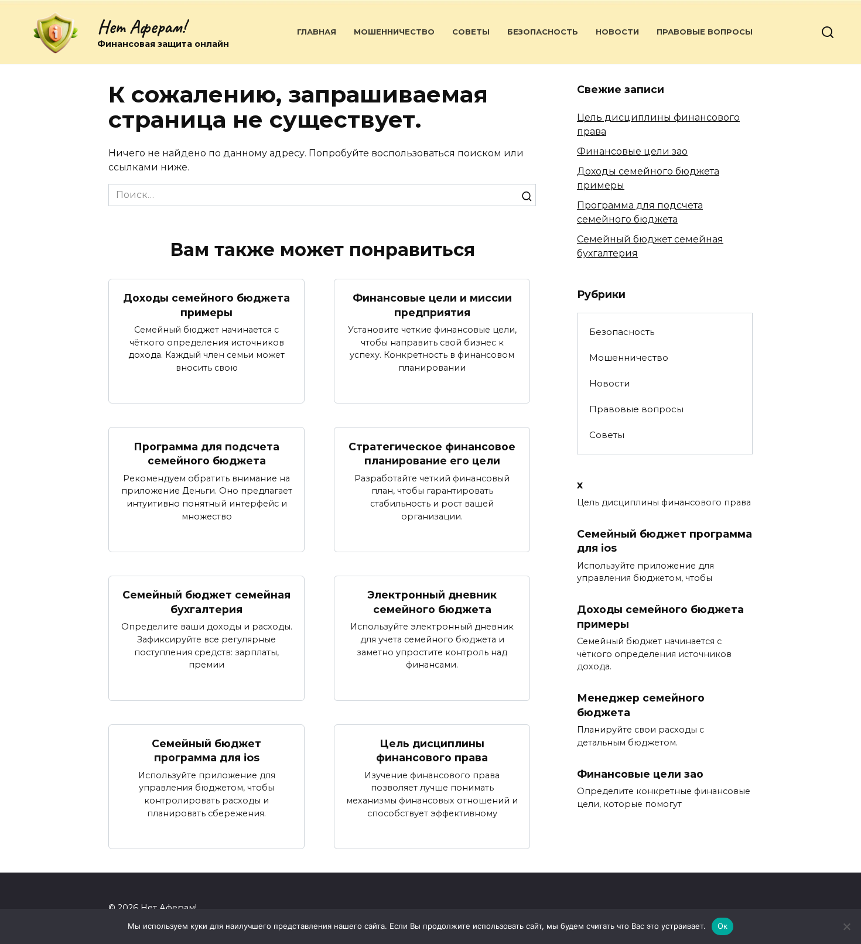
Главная (316, 31)
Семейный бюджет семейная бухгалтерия (206, 602)
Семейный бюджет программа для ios (206, 750)
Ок (723, 926)
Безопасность (542, 31)
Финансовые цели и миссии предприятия (432, 305)
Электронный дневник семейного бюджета (432, 602)
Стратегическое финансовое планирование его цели (431, 453)
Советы (471, 31)
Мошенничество (394, 31)
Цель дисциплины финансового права (432, 750)
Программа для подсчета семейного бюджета (206, 453)
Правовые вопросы (705, 31)
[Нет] (846, 926)
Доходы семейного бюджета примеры (206, 305)
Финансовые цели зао (632, 151)
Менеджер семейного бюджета (641, 705)
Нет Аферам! (141, 27)
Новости (617, 31)
